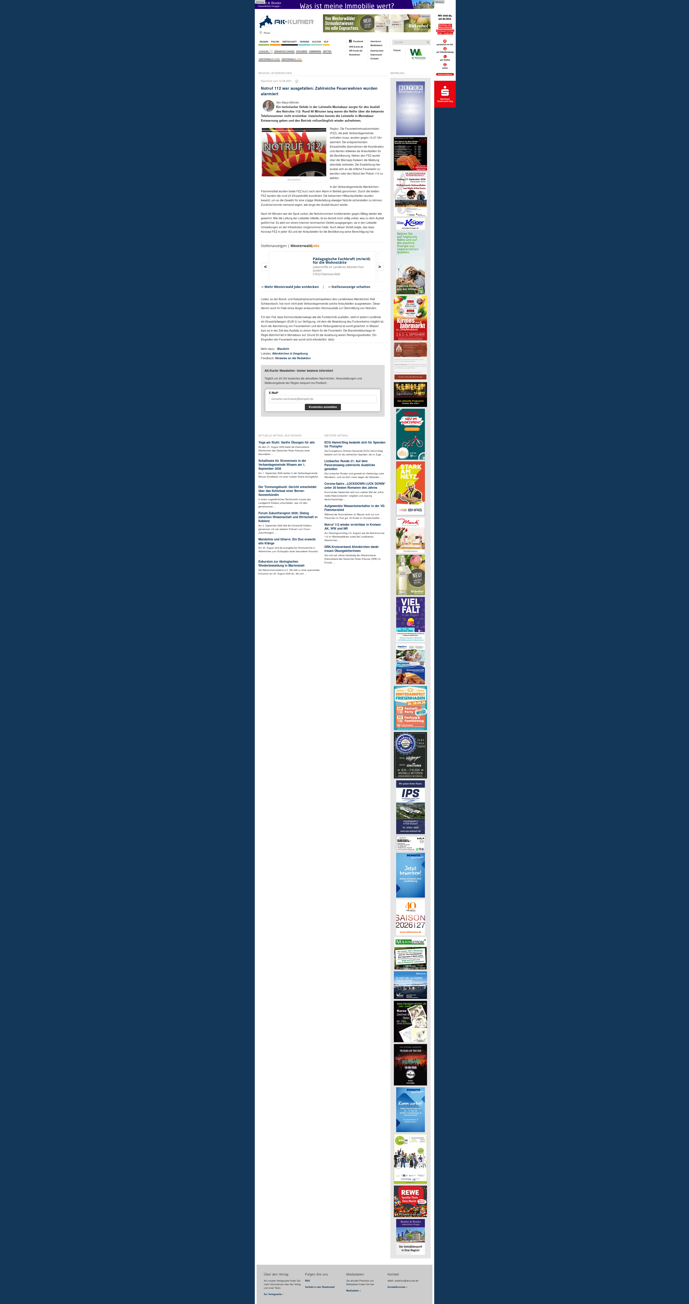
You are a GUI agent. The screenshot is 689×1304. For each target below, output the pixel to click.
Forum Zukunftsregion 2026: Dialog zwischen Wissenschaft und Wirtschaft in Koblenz (287, 517)
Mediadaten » (353, 1290)
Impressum (376, 54)
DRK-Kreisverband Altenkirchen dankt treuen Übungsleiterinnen (351, 549)
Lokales (264, 51)
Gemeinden (315, 51)
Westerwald (269, 59)
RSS (307, 1280)
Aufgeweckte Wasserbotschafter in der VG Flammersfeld (354, 508)
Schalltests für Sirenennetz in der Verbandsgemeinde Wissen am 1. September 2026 (282, 464)
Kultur (317, 41)
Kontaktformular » (397, 1287)
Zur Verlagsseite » (274, 1294)
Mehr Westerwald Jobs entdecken (291, 287)
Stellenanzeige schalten (350, 287)
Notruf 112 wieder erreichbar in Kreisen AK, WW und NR (352, 526)
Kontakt (375, 58)
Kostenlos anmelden (323, 407)
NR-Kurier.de (355, 50)
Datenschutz (377, 50)
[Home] (260, 32)
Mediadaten (376, 45)
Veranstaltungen (284, 51)
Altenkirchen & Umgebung (290, 353)
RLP (326, 41)
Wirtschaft (289, 41)
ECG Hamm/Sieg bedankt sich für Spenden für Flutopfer (354, 444)
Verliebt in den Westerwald (320, 1287)
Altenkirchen (281, 73)
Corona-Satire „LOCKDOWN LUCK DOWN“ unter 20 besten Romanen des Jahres (355, 485)
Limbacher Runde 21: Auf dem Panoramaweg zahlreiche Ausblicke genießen (349, 465)
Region (264, 41)
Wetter (327, 51)
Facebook (358, 41)
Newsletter (354, 54)
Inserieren (376, 41)
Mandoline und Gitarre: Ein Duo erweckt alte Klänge (287, 541)
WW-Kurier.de (356, 46)
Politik (275, 41)
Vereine (304, 41)
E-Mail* (273, 392)
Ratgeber (301, 51)
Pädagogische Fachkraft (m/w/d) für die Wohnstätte (341, 260)
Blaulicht (283, 349)
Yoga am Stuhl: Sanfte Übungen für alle (286, 442)
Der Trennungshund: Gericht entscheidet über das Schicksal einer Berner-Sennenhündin (287, 491)
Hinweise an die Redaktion (293, 358)
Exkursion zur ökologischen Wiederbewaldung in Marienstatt (281, 563)
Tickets (397, 50)
